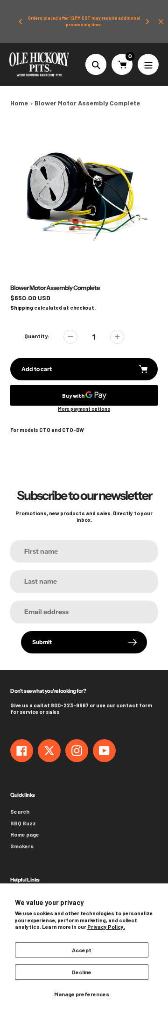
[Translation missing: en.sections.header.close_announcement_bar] (161, 21)
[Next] (147, 21)
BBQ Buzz (23, 823)
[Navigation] (148, 64)
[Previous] (21, 21)
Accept (81, 950)
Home (19, 103)
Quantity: (36, 336)
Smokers (22, 846)
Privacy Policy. (106, 927)
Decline (81, 972)
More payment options (84, 409)
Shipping (21, 307)
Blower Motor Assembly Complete (87, 103)
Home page (24, 834)
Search (19, 811)
